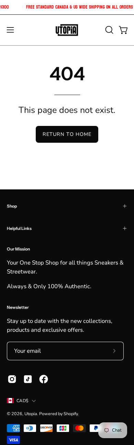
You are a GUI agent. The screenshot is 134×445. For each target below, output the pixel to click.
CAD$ (22, 400)
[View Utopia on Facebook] (43, 379)
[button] (108, 30)
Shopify (71, 414)
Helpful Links (19, 228)
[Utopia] (67, 30)
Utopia (30, 414)
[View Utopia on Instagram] (12, 379)
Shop (12, 206)
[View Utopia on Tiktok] (28, 379)
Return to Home (67, 134)
